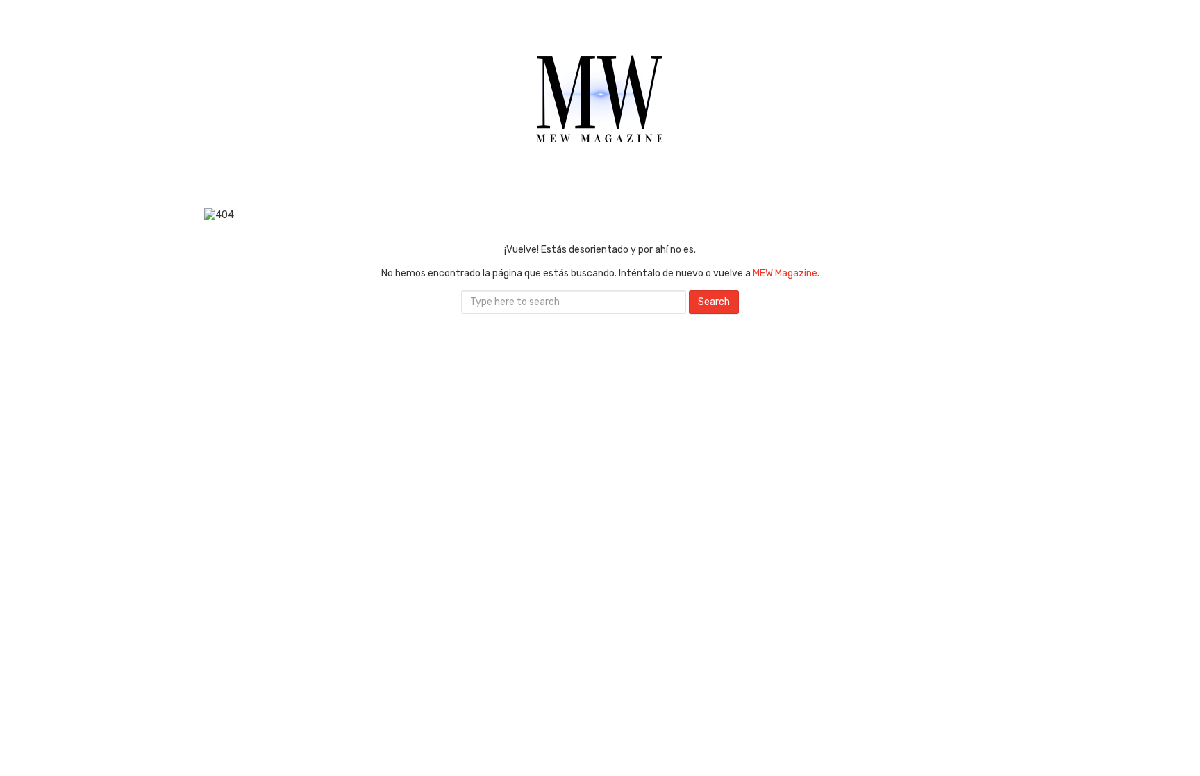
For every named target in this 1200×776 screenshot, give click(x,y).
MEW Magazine (785, 273)
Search (714, 302)
